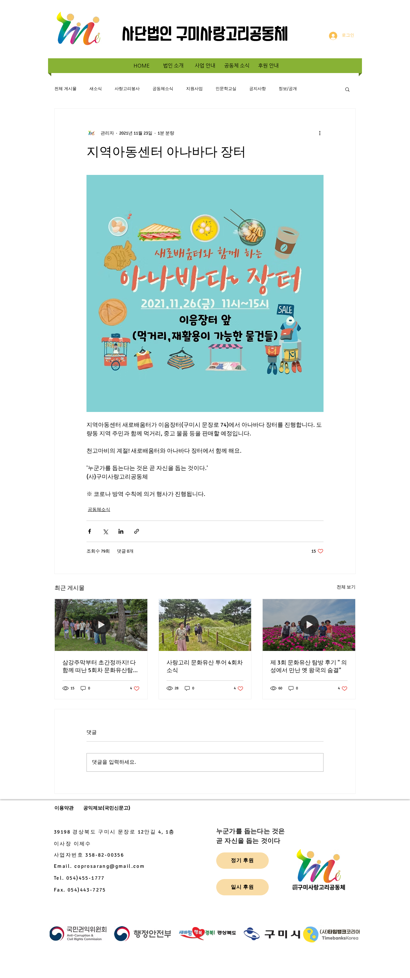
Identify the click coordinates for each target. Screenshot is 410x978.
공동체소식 (162, 89)
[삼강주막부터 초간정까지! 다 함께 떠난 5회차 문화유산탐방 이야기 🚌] (101, 625)
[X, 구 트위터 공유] (105, 531)
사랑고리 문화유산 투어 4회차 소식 (205, 666)
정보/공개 (288, 89)
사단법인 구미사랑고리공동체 (205, 35)
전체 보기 (346, 587)
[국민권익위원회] (78, 934)
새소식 (95, 89)
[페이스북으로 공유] (89, 531)
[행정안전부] (142, 934)
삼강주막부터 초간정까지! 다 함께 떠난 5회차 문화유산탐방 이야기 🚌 (100, 666)
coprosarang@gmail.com (109, 866)
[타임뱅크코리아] (331, 934)
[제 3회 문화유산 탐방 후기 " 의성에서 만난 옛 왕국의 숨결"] (309, 625)
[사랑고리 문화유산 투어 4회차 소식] (205, 625)
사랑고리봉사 (127, 89)
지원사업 (194, 89)
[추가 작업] (320, 133)
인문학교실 (226, 89)
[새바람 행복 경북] (207, 934)
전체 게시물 (65, 89)
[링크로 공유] (137, 531)
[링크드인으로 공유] (121, 531)
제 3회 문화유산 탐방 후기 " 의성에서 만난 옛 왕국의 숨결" (308, 666)
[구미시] (271, 934)
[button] (347, 89)
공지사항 (257, 89)
